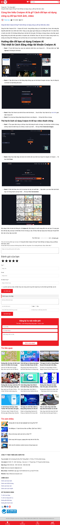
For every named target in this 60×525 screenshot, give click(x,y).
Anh (33, 306)
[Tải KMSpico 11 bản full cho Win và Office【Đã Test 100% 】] (4, 429)
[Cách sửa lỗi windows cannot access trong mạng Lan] (4, 446)
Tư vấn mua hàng (5, 495)
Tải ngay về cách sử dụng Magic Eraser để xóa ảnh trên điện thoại (49, 365)
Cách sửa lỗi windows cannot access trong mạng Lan (23, 445)
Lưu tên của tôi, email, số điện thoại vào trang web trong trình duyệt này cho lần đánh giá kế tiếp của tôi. (29, 287)
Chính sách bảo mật (6, 486)
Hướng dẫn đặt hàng (6, 500)
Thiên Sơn (7, 20)
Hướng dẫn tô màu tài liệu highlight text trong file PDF (23, 423)
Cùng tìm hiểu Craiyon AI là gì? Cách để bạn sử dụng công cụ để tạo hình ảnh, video (29, 14)
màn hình (53, 112)
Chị (38, 306)
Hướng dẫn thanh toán (7, 503)
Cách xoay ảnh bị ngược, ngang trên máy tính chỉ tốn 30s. (24, 439)
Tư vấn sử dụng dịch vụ (7, 498)
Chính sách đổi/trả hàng (7, 483)
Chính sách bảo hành (6, 481)
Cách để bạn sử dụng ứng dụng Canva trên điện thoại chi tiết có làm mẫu (30, 365)
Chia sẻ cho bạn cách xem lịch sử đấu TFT (20, 434)
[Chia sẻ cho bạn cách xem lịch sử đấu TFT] (4, 435)
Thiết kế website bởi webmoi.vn (46, 518)
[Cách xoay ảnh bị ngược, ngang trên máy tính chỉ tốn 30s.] (4, 440)
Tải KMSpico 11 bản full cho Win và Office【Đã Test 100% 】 (25, 428)
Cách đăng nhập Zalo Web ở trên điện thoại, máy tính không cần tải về (30, 386)
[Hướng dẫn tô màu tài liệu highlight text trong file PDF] (4, 423)
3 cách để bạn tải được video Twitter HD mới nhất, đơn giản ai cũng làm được (10, 408)
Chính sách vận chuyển (7, 488)
